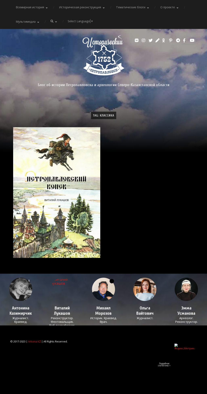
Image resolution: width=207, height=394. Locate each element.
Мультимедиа (26, 21)
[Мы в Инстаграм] (144, 40)
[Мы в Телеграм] (178, 40)
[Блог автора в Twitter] (151, 40)
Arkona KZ (34, 341)
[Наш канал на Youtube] (192, 40)
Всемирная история (30, 7)
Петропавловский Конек (57, 183)
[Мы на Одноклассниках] (164, 40)
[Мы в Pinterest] (171, 40)
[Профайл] (62, 289)
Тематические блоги (130, 7)
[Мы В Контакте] (137, 40)
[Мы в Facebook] (185, 40)
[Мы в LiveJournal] (157, 40)
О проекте (167, 7)
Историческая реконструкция (80, 7)
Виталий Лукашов (56, 200)
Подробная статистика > (164, 364)
